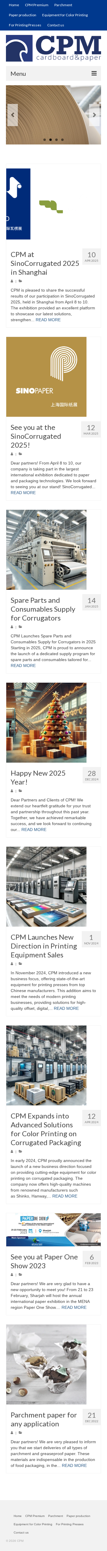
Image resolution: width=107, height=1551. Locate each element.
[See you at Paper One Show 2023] (53, 1229)
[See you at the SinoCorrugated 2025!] (53, 377)
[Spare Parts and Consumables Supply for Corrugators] (53, 550)
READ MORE (48, 319)
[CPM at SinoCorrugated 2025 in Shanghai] (53, 204)
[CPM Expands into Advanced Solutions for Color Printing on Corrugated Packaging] (53, 1065)
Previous (12, 115)
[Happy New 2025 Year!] (53, 723)
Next (94, 115)
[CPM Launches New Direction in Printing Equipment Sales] (53, 887)
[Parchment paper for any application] (53, 1364)
